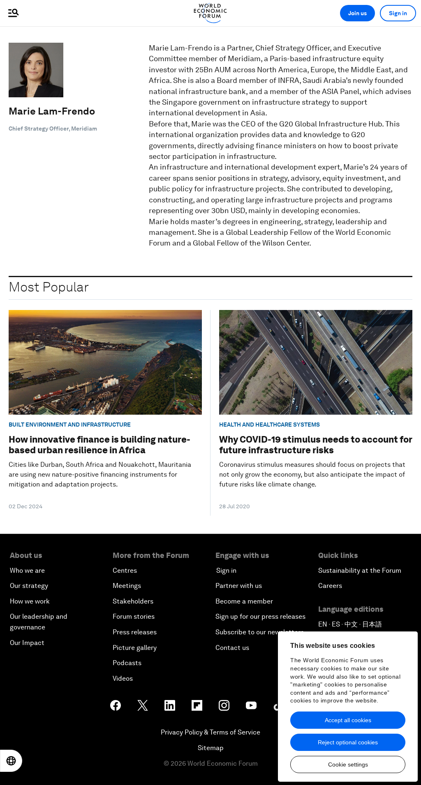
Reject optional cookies (348, 742)
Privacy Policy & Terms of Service (210, 732)
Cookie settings (348, 764)
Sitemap (211, 748)
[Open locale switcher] (11, 760)
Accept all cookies (348, 720)
